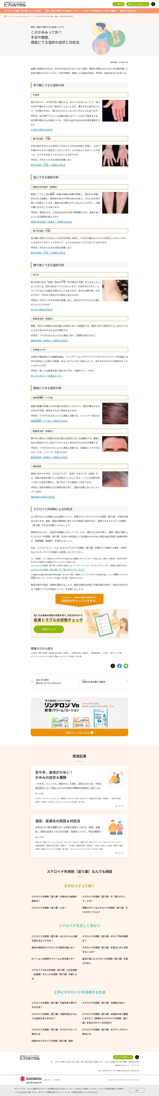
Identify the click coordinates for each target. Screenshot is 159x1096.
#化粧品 (50, 656)
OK (137, 1090)
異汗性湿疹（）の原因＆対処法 (48, 165)
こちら (22, 1092)
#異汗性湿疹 (43, 653)
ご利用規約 (57, 1080)
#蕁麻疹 (63, 798)
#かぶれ (43, 656)
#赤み (91, 842)
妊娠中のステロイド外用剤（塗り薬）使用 (52, 1040)
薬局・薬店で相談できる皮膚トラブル (61, 10)
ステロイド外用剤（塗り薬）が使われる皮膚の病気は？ (54, 898)
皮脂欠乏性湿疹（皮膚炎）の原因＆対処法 (51, 221)
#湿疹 (44, 842)
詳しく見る (39, 793)
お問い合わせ (47, 1080)
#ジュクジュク (76, 849)
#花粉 (101, 849)
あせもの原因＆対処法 (41, 309)
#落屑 (43, 849)
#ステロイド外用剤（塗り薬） (71, 656)
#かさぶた (87, 849)
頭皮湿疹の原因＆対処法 (43, 496)
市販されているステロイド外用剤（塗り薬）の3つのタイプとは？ (105, 910)
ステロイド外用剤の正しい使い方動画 (99, 10)
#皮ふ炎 (38, 842)
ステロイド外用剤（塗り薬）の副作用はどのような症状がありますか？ (54, 1016)
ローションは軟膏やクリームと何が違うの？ (53, 958)
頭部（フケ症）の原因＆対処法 (49, 420)
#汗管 (119, 653)
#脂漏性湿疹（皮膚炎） (80, 653)
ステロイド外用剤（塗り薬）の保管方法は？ (104, 1002)
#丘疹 (102, 845)
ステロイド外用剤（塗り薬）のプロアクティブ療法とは (54, 1031)
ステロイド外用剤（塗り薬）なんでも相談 (22, 10)
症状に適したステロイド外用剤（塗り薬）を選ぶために (105, 961)
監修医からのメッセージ (122, 1065)
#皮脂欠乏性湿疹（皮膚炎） (59, 653)
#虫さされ (84, 798)
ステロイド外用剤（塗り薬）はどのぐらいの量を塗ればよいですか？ (54, 938)
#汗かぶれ (68, 842)
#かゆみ (38, 798)
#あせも (113, 653)
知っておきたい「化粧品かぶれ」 (47, 375)
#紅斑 (97, 845)
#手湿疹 (34, 653)
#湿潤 (120, 845)
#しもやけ (57, 802)
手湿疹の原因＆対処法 (41, 129)
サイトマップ (135, 1065)
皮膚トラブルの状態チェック (138, 4)
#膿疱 (115, 845)
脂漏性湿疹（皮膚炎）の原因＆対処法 (49, 340)
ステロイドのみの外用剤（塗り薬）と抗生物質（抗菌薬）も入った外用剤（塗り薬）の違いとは (54, 974)
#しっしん (52, 842)
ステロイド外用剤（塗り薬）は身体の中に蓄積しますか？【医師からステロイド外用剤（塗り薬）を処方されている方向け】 (105, 1018)
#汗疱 (50, 802)
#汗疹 (76, 798)
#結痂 (37, 849)
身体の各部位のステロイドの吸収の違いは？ (53, 947)
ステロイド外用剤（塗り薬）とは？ (49, 907)
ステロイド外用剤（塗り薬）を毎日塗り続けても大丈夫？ (54, 1005)
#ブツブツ (35, 656)
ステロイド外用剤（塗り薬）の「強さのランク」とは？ (58, 569)
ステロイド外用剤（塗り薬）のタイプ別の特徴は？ (105, 938)
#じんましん (54, 798)
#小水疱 (109, 845)
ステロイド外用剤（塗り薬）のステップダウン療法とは (105, 1031)
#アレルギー (116, 842)
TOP (8, 16)
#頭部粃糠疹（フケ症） (100, 653)
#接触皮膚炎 (40, 845)
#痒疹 (37, 802)
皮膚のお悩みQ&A (128, 10)
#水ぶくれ (107, 842)
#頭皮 (56, 656)
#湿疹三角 (84, 842)
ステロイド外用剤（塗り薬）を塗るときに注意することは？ (105, 949)
